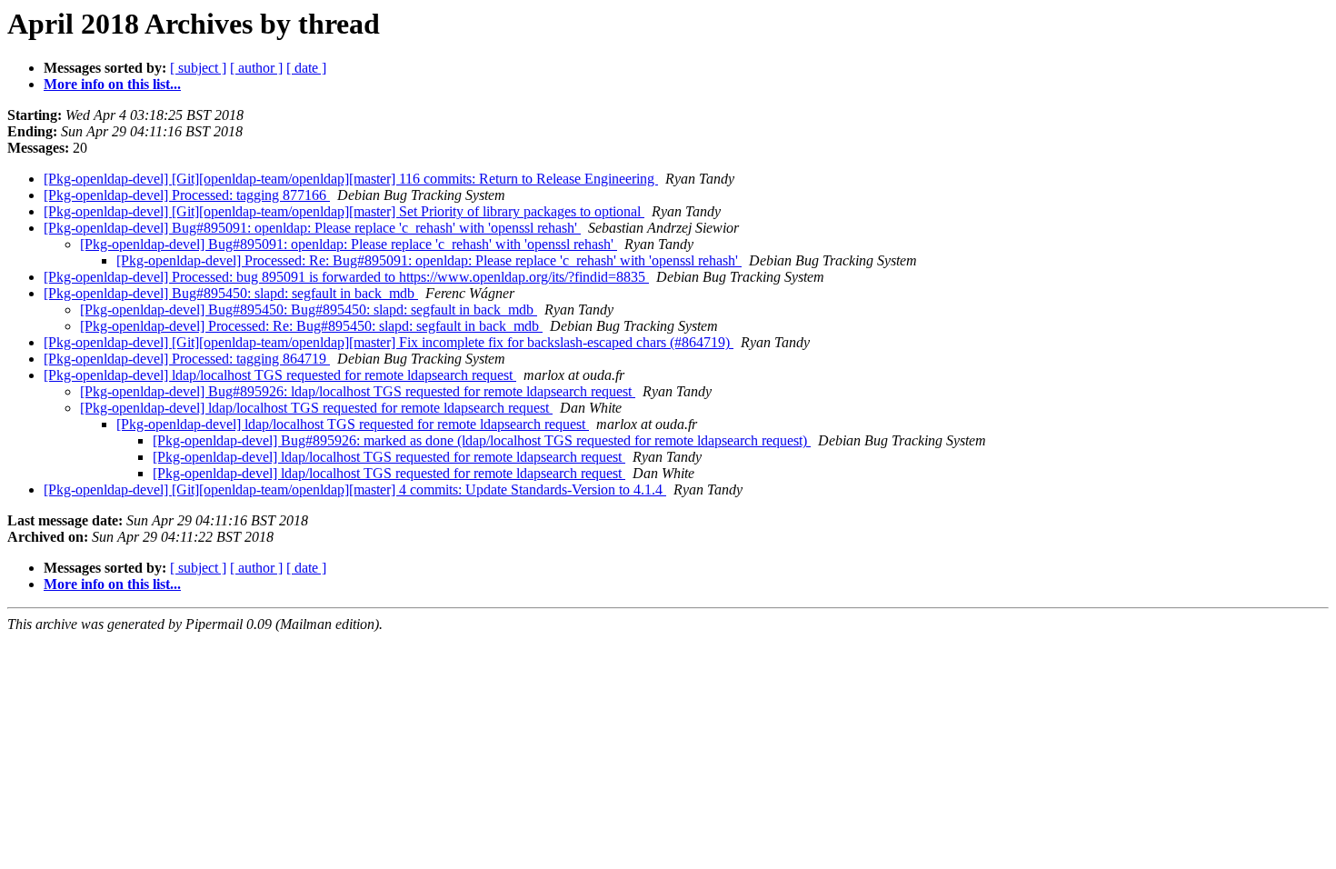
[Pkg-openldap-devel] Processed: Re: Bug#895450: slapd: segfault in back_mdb (311, 326)
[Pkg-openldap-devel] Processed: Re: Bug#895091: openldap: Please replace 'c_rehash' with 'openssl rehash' (429, 260)
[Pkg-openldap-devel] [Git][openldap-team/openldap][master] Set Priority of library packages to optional (344, 211)
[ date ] (306, 67)
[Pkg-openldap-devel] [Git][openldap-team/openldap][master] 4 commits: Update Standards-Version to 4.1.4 (355, 489)
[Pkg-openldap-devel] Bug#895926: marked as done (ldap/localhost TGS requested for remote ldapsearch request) (482, 440)
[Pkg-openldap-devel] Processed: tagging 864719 (187, 358)
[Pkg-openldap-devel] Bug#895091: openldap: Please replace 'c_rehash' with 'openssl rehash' (312, 227)
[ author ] (256, 67)
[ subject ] (198, 67)
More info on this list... (112, 84)
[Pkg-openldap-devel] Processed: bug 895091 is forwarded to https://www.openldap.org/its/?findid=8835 (346, 277)
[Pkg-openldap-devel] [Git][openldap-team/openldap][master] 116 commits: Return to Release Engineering (351, 178)
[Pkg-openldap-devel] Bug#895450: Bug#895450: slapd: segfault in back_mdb (308, 309)
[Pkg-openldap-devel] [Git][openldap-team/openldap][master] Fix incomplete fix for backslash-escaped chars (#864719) (388, 342)
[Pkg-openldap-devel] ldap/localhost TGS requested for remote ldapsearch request (280, 375)
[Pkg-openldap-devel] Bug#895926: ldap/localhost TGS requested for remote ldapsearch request (357, 391)
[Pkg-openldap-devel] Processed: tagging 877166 (187, 195)
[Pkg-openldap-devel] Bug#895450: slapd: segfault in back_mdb (231, 293)
